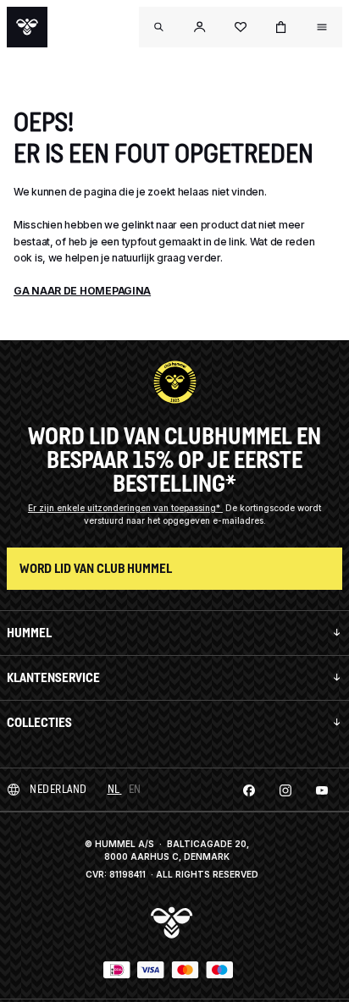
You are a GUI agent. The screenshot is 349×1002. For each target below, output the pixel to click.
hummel (29, 632)
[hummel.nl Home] (27, 27)
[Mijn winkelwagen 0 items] (281, 27)
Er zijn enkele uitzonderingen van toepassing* (125, 508)
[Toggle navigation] (159, 27)
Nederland (58, 789)
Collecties (39, 722)
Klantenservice (53, 677)
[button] (200, 27)
